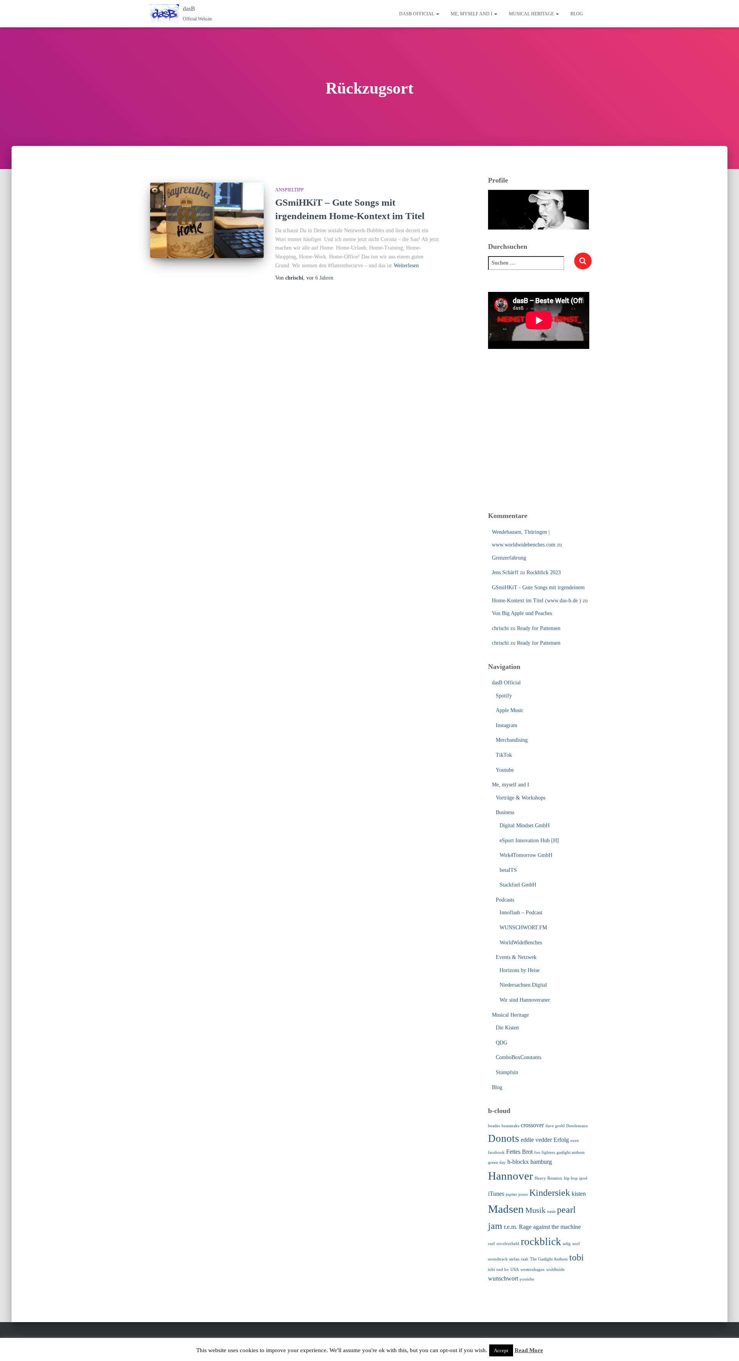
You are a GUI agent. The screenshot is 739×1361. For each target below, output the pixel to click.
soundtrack (498, 1259)
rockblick (541, 1241)
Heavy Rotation (548, 1178)
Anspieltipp (289, 190)
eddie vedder (536, 1139)
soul (576, 1244)
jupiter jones (517, 1194)
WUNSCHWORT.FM (523, 927)
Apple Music (509, 710)
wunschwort (503, 1278)
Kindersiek (549, 1193)
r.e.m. (510, 1227)
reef (491, 1244)
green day (497, 1162)
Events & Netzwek (516, 957)
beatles (494, 1126)
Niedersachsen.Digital (523, 985)
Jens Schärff (505, 572)
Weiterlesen (406, 265)
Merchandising (512, 740)
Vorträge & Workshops (520, 798)
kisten (579, 1193)
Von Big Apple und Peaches (522, 613)
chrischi (500, 628)
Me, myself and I (472, 14)
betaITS (508, 870)
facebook (496, 1152)
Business (505, 812)
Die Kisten (507, 1028)
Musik (535, 1210)
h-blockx (518, 1161)
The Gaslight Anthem (549, 1259)
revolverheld (508, 1244)
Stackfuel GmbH (518, 885)
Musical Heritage (532, 14)
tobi (576, 1257)
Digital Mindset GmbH (525, 825)
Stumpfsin (507, 1072)
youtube (527, 1279)
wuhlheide (555, 1269)
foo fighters (544, 1152)
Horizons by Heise (520, 970)
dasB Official (417, 14)
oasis (551, 1211)
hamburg (541, 1161)
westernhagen (532, 1269)
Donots (503, 1138)
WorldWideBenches (521, 942)
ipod (583, 1178)
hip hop (571, 1178)
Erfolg (561, 1139)
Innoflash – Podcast (521, 912)
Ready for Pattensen (538, 628)
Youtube (505, 770)
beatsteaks (510, 1126)
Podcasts (505, 900)
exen (574, 1140)
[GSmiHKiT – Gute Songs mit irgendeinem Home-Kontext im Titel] (207, 220)
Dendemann (577, 1126)
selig (567, 1244)
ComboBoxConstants (518, 1057)
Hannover (510, 1176)
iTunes (496, 1193)
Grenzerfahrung (509, 558)
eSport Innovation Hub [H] (529, 840)
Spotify (504, 696)
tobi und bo (498, 1269)
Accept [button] (501, 1350)
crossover (532, 1125)
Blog (576, 14)
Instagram (506, 725)
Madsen (506, 1209)
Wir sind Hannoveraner (525, 1000)
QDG (501, 1043)
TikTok (504, 755)
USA (514, 1269)
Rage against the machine (550, 1227)
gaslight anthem (571, 1152)
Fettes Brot (519, 1151)
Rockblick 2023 (544, 572)
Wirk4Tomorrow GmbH (526, 855)
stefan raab (518, 1259)
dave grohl (555, 1126)
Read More (529, 1350)
